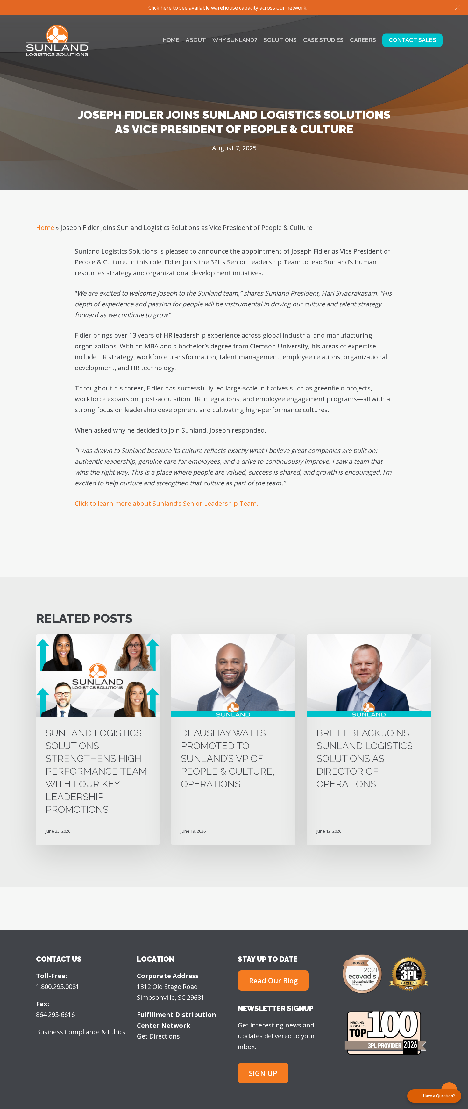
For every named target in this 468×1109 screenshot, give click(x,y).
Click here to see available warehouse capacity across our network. (227, 7)
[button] (458, 7)
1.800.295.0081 (57, 986)
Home (45, 227)
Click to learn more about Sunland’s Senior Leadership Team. (166, 503)
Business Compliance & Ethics (80, 1031)
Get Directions (158, 1036)
